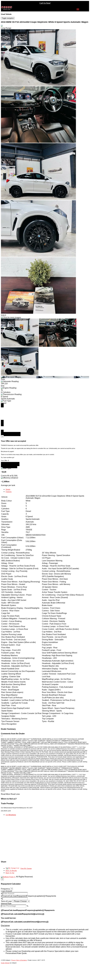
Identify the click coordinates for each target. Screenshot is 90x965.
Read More (5, 794)
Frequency (5, 889)
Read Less (15, 794)
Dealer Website (5, 963)
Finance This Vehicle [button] (11, 434)
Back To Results (11, 870)
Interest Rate (6, 904)
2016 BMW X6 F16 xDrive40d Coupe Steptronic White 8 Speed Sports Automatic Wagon (44, 22)
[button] (45, 926)
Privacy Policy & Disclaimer (19, 960)
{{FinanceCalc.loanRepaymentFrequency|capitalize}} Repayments (28, 896)
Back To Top (10, 873)
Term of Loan (6, 901)
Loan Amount (6, 891)
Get (11, 815)
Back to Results (9, 466)
